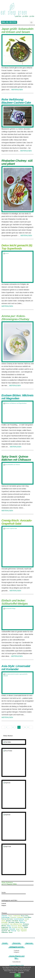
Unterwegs (13, 930)
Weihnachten (4, 932)
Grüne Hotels (15, 920)
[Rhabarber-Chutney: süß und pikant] (17, 189)
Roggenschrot (4, 927)
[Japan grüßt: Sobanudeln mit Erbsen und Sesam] (17, 50)
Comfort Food (16, 915)
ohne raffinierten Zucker (16, 924)
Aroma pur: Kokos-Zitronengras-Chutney (15, 317)
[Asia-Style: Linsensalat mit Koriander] (17, 682)
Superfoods (4, 930)
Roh (10, 927)
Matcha (17, 922)
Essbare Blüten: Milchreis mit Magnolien (17, 397)
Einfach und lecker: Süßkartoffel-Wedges (14, 602)
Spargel (18, 929)
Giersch (3, 920)
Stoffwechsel (23, 929)
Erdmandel (20, 917)
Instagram (3, 905)
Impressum (29, 943)
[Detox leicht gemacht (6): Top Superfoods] (17, 267)
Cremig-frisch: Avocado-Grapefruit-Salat (16, 522)
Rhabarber (25, 925)
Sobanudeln (12, 929)
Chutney (10, 915)
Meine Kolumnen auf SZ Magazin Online (9, 883)
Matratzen (22, 922)
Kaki (25, 920)
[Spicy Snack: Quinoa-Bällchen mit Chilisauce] (17, 473)
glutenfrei (8, 920)
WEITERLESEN (17, 90)
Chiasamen (4, 915)
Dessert (23, 915)
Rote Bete (20, 927)
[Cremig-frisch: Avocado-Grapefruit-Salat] (17, 546)
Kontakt (4, 943)
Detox (26, 915)
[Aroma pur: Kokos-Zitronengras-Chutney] (17, 341)
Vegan (18, 930)
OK (17, 975)
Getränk (27, 919)
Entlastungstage (5, 917)
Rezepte (20, 925)
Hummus (21, 920)
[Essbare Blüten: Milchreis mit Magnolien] (17, 412)
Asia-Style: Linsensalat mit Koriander (15, 668)
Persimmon (26, 924)
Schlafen (26, 927)
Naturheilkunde (5, 924)
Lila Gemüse (11, 922)
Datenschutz (16, 943)
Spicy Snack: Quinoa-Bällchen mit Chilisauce (16, 458)
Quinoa (9, 925)
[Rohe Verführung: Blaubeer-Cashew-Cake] (17, 116)
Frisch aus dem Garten (7, 919)
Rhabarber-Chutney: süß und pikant (17, 162)
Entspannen (13, 917)
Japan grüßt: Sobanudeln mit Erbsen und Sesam (17, 30)
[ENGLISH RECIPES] (9, 22)
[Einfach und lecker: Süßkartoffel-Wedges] (17, 618)
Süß (9, 930)
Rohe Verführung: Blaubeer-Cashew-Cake (16, 101)
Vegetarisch (24, 930)
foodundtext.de (16, 962)
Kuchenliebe (4, 922)
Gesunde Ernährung (19, 919)
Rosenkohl (14, 927)
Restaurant (14, 925)
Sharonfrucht (4, 929)
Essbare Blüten (27, 917)
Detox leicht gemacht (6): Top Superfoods (17, 247)
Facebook (3, 903)
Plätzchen (3, 925)
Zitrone (10, 932)
